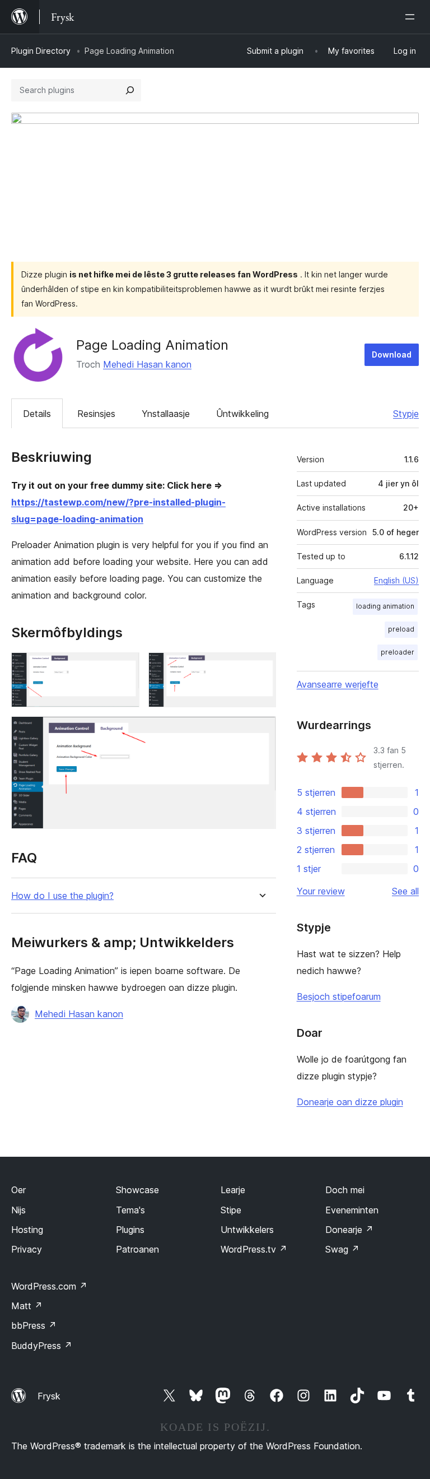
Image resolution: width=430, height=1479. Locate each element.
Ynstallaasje (166, 413)
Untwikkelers (247, 1229)
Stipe (231, 1210)
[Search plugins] (130, 90)
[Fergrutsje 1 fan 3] (124, 667)
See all (405, 891)
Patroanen (137, 1249)
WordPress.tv (254, 1249)
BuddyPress (41, 1345)
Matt (27, 1305)
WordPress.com (49, 1286)
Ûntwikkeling (242, 413)
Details (37, 413)
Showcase (137, 1189)
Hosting (27, 1229)
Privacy (26, 1249)
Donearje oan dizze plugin (350, 1101)
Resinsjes (96, 413)
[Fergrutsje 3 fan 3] (261, 731)
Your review (321, 891)
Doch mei (344, 1189)
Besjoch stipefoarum (339, 996)
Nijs (18, 1210)
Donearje (349, 1229)
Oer (18, 1189)
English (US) (396, 580)
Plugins (130, 1229)
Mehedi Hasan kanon (147, 364)
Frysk (49, 1396)
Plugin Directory (41, 50)
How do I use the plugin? (62, 896)
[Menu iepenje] (412, 17)
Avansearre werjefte (337, 684)
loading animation (385, 606)
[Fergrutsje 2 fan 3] (261, 667)
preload (401, 629)
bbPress (34, 1325)
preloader (397, 652)
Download (392, 354)
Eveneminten (351, 1210)
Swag (342, 1249)
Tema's (130, 1210)
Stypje (406, 413)
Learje (233, 1189)
